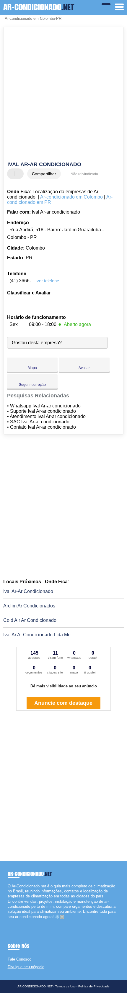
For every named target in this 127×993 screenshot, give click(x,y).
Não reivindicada (84, 174)
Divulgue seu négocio (26, 967)
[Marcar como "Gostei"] (12, 173)
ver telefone (48, 280)
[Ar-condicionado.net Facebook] (9, 922)
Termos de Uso (65, 986)
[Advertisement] (63, 95)
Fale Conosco (19, 959)
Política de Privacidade (94, 986)
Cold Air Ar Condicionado (29, 620)
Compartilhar (44, 173)
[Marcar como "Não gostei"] (20, 173)
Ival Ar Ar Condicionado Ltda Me (37, 634)
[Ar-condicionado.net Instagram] (14, 922)
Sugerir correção (32, 385)
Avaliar (84, 368)
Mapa (32, 368)
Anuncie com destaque (63, 703)
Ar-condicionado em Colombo (71, 196)
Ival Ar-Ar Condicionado (28, 591)
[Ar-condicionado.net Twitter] (11, 922)
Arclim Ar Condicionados (29, 605)
